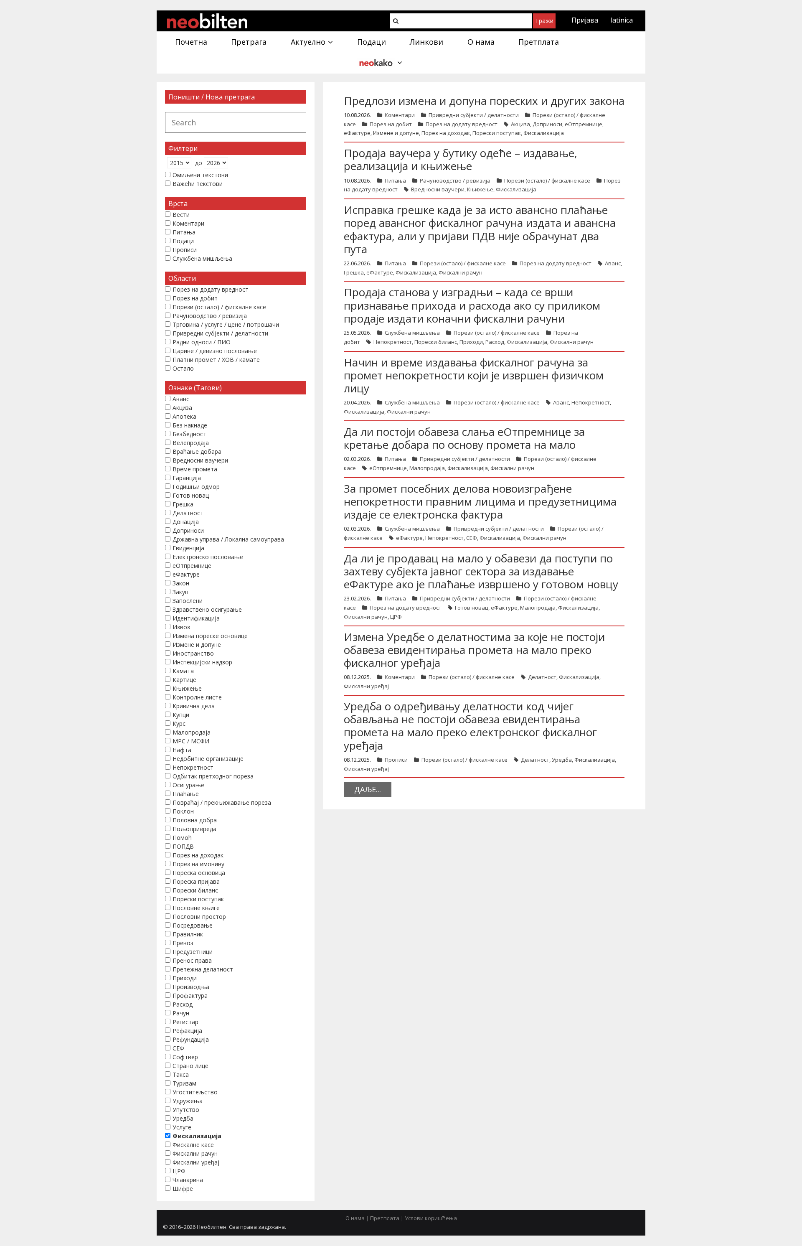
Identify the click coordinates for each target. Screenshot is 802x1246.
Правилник (188, 934)
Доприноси (547, 124)
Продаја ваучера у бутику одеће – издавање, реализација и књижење (460, 159)
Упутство (186, 1110)
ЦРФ (396, 616)
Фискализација (543, 133)
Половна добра (195, 820)
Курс (179, 723)
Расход (494, 342)
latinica (622, 20)
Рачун (181, 1013)
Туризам (184, 1083)
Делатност (542, 677)
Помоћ (182, 838)
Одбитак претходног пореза (213, 776)
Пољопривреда (194, 829)
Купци (181, 715)
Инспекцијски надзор (202, 662)
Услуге (182, 1127)
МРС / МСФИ (191, 741)
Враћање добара (197, 451)
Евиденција (188, 548)
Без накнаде (190, 425)
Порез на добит (391, 124)
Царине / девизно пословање (215, 351)
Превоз (183, 943)
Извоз (181, 627)
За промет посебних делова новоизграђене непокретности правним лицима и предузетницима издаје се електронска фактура (480, 501)
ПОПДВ (183, 846)
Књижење (480, 189)
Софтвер (185, 1057)
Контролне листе (197, 697)
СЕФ (471, 538)
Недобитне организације (208, 759)
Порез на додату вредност (461, 124)
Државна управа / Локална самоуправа (228, 539)
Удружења (188, 1101)
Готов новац (471, 607)
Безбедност (189, 434)
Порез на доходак (445, 133)
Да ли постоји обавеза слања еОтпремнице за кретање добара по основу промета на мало (464, 438)
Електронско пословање (208, 557)
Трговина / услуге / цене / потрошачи (226, 324)
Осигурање (188, 785)
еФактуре (357, 133)
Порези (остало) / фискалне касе (547, 180)
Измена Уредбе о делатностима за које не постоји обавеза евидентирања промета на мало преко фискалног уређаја (474, 649)
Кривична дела (194, 706)
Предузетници (193, 952)
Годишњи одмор (196, 487)
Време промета (195, 469)
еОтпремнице (583, 124)
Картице (184, 680)
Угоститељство (195, 1092)
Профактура (190, 995)
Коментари (400, 115)
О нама (355, 1218)
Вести (181, 215)
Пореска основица (199, 873)
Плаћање (186, 794)
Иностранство (193, 653)
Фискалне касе (193, 1145)
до (198, 163)
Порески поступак (496, 133)
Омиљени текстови (200, 175)
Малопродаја (427, 468)
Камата (183, 671)
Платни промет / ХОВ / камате (216, 360)
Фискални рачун (460, 272)
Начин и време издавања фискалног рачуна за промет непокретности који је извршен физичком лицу (474, 375)
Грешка (354, 272)
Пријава (584, 20)
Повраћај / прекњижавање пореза (222, 802)
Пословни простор (199, 917)
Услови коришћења (431, 1218)
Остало (183, 368)
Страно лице (190, 1066)
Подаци (183, 241)
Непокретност (392, 342)
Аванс (613, 263)
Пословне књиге (196, 908)
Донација (186, 522)
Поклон (183, 811)
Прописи (396, 759)
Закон (181, 583)
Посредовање (193, 925)
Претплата (384, 1218)
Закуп (180, 592)
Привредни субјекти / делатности (474, 115)
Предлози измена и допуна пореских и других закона (484, 100)
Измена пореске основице (210, 636)
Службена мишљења (412, 332)
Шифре (183, 1189)
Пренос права (192, 960)
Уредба (562, 759)
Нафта (182, 750)
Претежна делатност (203, 969)
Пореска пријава (196, 881)
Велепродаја (191, 443)
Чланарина (188, 1180)
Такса (181, 1074)
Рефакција (187, 1031)
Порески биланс (435, 342)
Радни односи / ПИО (202, 342)
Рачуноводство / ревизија (455, 180)
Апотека (184, 416)
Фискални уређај (366, 686)
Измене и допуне (396, 133)
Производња (191, 987)
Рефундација (191, 1039)
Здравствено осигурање (207, 609)
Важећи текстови (198, 184)
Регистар (185, 1022)
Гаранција (187, 478)
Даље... (367, 789)
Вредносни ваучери (437, 189)
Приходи (471, 342)
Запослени (188, 601)
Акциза (520, 124)
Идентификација (196, 618)
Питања (395, 180)
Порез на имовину (198, 864)
